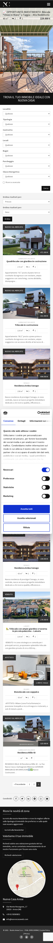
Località (6, 109)
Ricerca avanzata (13, 182)
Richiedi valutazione (13, 855)
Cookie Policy (45, 930)
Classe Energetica (11, 172)
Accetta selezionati (26, 518)
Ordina (7, 219)
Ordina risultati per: (12, 197)
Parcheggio (8, 161)
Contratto (8, 130)
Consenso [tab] (8, 421)
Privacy (27, 934)
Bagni (5, 151)
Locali (5, 140)
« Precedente (19, 784)
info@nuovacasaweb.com (17, 919)
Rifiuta (26, 527)
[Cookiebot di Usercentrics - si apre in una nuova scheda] (38, 413)
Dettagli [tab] (21, 421)
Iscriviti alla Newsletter (14, 830)
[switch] (46, 478)
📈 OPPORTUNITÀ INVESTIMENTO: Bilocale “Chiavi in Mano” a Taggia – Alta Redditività (26, 13)
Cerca (45, 188)
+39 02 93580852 (13, 914)
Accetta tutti (26, 509)
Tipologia (7, 119)
